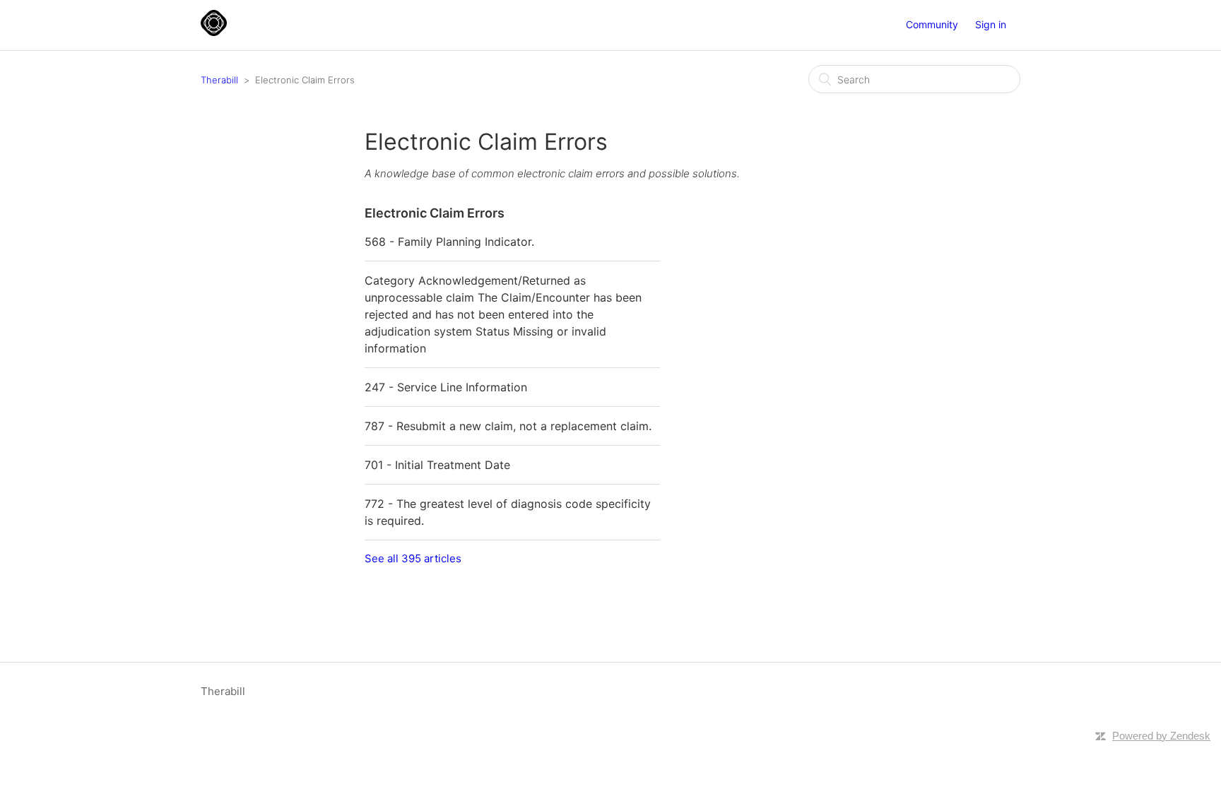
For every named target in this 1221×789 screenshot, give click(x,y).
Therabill (219, 79)
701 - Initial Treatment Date (437, 465)
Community (932, 24)
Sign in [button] (990, 24)
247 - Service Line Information (446, 387)
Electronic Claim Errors (435, 213)
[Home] (214, 32)
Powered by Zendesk (1161, 736)
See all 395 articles (413, 558)
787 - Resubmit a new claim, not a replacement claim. (508, 426)
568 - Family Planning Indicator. (449, 242)
